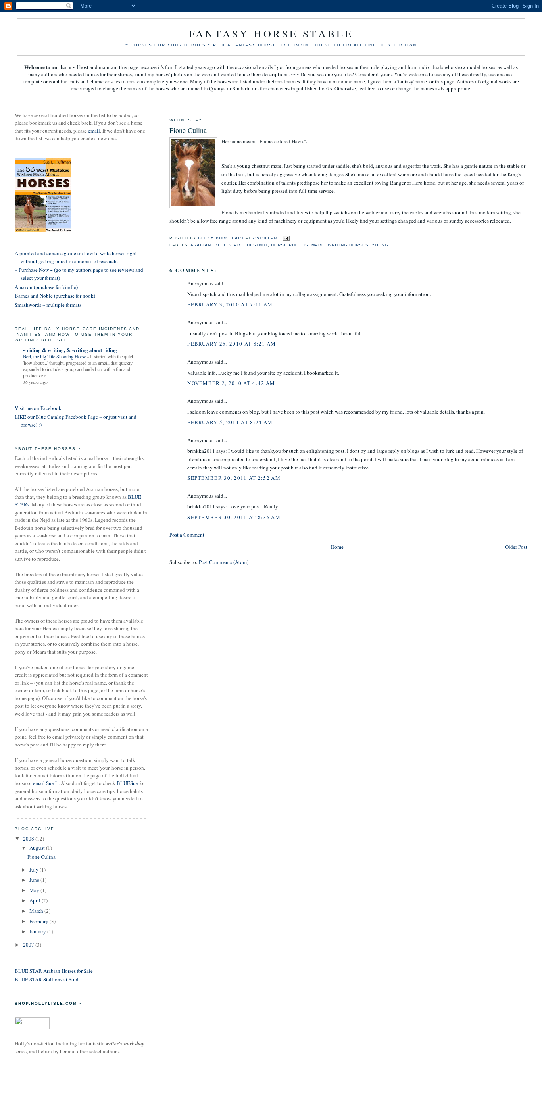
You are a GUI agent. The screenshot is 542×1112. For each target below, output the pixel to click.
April (35, 900)
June (34, 879)
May (34, 890)
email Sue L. (46, 783)
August (37, 847)
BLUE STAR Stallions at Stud (47, 979)
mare (318, 245)
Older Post (516, 546)
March (36, 910)
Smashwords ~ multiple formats (48, 304)
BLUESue (127, 783)
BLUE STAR (227, 245)
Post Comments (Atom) (223, 562)
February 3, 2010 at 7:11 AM (230, 304)
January (38, 931)
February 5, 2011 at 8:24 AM (230, 422)
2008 (29, 838)
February (39, 921)
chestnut (256, 245)
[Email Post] (286, 238)
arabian (200, 245)
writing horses (348, 245)
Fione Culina (41, 856)
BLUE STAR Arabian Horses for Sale (54, 970)
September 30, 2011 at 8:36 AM (234, 517)
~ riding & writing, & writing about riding (70, 350)
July (34, 869)
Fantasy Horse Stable (271, 33)
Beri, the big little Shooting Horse (55, 356)
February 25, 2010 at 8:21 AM (231, 343)
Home (337, 546)
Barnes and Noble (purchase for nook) (55, 295)
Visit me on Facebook (38, 408)
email (94, 130)
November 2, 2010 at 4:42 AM (231, 383)
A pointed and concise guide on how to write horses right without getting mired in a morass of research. (76, 257)
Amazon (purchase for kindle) (46, 287)
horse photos (289, 245)
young (380, 245)
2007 (29, 944)
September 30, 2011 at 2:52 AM (234, 477)
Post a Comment (186, 534)
